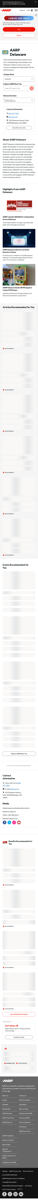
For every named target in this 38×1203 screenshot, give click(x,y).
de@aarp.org (13, 117)
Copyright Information (9, 1182)
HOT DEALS (10, 1026)
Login (28, 10)
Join (19, 29)
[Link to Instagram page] (14, 822)
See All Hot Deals (19, 1037)
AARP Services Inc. (25, 1131)
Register (22, 10)
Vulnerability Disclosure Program (12, 1186)
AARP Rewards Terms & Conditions (13, 1178)
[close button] (36, 15)
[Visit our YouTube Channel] (19, 822)
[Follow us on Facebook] (4, 822)
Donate (4, 1100)
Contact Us (22, 1095)
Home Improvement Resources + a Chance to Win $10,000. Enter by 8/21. (14, 3)
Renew (19, 35)
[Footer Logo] (19, 1080)
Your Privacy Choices (9, 1189)
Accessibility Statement (9, 1175)
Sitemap (4, 1171)
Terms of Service (28, 1171)
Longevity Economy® (9, 1162)
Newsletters (23, 1104)
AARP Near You (7, 1122)
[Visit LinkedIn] (21, 1194)
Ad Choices (28, 1186)
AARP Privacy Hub (15, 1171)
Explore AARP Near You (12, 84)
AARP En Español (24, 1100)
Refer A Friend (23, 1109)
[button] (36, 10)
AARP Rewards (7, 1113)
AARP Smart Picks (8, 1118)
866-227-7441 (13, 113)
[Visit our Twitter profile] (9, 822)
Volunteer (5, 1104)
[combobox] (19, 88)
